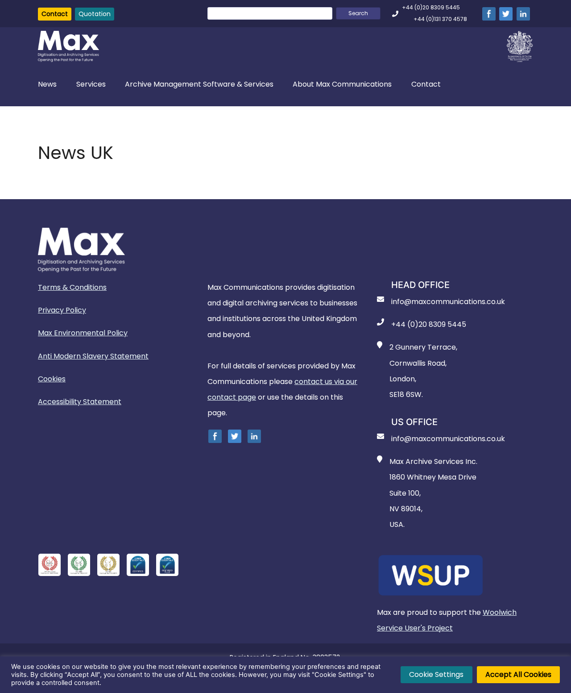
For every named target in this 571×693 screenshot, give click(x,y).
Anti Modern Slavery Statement (93, 356)
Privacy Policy (62, 310)
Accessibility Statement (79, 402)
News (47, 84)
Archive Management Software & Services (199, 84)
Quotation (95, 13)
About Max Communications (342, 84)
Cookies (52, 379)
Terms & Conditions (72, 287)
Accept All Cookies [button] (518, 674)
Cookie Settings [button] (436, 674)
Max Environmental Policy (83, 333)
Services (91, 84)
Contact (54, 13)
